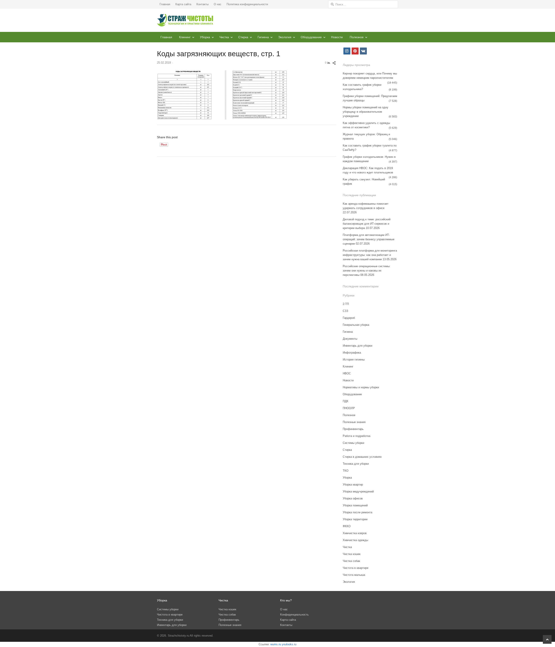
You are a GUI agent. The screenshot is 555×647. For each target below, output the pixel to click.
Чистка (224, 37)
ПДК (345, 401)
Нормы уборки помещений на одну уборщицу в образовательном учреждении (365, 112)
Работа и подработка (356, 436)
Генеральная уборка (356, 324)
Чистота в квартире (355, 568)
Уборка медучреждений (358, 491)
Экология (284, 37)
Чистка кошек (352, 554)
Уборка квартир (353, 484)
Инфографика (352, 352)
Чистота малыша (354, 574)
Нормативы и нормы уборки (361, 387)
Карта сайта (183, 4)
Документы (350, 338)
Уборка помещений (355, 505)
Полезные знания (354, 422)
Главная (165, 4)
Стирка (243, 37)
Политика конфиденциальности (247, 4)
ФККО (347, 526)
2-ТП (346, 304)
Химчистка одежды (355, 540)
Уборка (205, 37)
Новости (337, 37)
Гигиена (263, 37)
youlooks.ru (289, 644)
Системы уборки (353, 443)
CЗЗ (345, 311)
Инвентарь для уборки (357, 345)
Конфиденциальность (294, 614)
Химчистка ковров (355, 533)
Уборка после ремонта (357, 512)
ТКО (345, 470)
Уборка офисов (353, 498)
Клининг (185, 37)
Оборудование (311, 37)
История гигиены (354, 359)
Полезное (357, 37)
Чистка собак (351, 561)
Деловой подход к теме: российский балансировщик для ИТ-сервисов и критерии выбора (366, 224)
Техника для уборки (356, 463)
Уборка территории (355, 519)
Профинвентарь (353, 429)
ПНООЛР (349, 408)
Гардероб (349, 317)
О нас (217, 4)
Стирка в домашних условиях (362, 456)
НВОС (347, 373)
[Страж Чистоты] (185, 20)
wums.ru (275, 644)
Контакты (202, 4)
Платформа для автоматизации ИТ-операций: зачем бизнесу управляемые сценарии (368, 239)
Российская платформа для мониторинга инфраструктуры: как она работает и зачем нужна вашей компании (370, 255)
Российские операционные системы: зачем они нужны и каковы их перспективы (366, 271)
